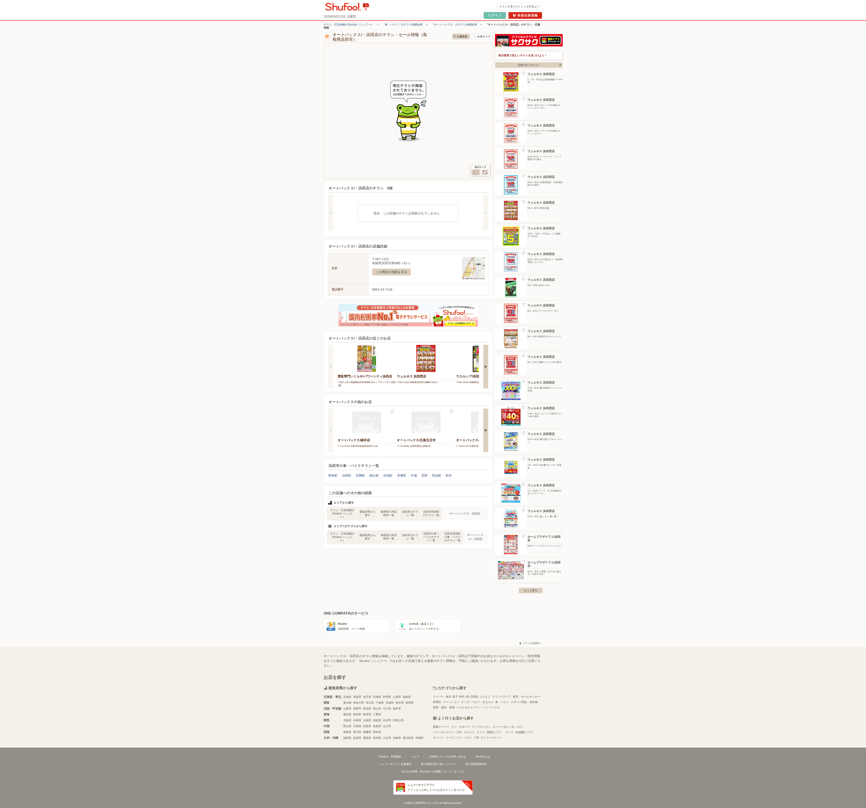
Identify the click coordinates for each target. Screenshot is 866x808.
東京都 (347, 702)
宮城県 (377, 696)
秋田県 (387, 696)
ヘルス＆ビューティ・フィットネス (478, 707)
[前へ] (330, 213)
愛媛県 (367, 732)
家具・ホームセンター (526, 696)
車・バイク (502, 702)
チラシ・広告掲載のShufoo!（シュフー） (349, 24)
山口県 (387, 726)
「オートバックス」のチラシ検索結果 (454, 24)
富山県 (377, 708)
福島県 (407, 696)
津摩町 (401, 475)
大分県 (387, 737)
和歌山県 (398, 720)
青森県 (357, 696)
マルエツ (469, 732)
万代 (459, 732)
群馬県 (409, 702)
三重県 (377, 714)
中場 (414, 475)
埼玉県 (370, 702)
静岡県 (357, 714)
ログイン (495, 15)
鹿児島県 (408, 737)
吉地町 (388, 475)
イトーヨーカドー (444, 732)
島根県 (377, 726)
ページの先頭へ (530, 643)
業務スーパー (441, 726)
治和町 (346, 475)
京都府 (367, 720)
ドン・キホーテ (460, 726)
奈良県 (387, 720)
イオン (520, 726)
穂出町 (374, 475)
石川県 (387, 708)
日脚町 (360, 475)
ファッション (451, 702)
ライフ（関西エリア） (489, 732)
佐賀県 (357, 737)
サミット (438, 737)
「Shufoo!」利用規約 (389, 756)
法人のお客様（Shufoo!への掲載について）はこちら (433, 771)
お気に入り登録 (392, 411)
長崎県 (367, 737)
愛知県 (347, 714)
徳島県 (347, 732)
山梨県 (347, 708)
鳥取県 (367, 726)
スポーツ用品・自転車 (524, 702)
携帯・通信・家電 (444, 707)
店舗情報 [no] (461, 36)
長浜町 (436, 475)
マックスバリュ (481, 726)
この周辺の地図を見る (391, 272)
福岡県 (347, 737)
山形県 (397, 696)
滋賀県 (377, 720)
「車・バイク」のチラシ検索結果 (402, 24)
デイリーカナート (491, 737)
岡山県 (347, 726)
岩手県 (367, 696)
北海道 (347, 696)
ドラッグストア (501, 696)
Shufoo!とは (482, 756)
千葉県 (380, 702)
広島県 (357, 726)
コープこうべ (454, 737)
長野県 (357, 708)
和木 (449, 475)
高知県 (377, 732)
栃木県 (400, 702)
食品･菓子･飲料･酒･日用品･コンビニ (468, 696)
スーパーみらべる (503, 726)
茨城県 (390, 702)
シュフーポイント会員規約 (395, 764)
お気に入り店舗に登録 (482, 36)
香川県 (357, 732)
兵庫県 (357, 720)
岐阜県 (367, 714)
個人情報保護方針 (476, 764)
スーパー (438, 696)
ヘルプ (415, 756)
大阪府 (347, 720)
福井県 (397, 708)
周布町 (333, 475)
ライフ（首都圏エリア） (520, 732)
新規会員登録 (525, 15)
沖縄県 (419, 737)
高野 (424, 475)
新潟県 (367, 708)
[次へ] (485, 213)
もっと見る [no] (530, 590)
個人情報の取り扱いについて (438, 764)
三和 (476, 737)
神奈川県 (358, 702)
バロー (468, 737)
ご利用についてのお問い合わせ (447, 756)
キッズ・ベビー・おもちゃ (477, 702)
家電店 (437, 702)
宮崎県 (397, 737)
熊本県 (377, 737)
